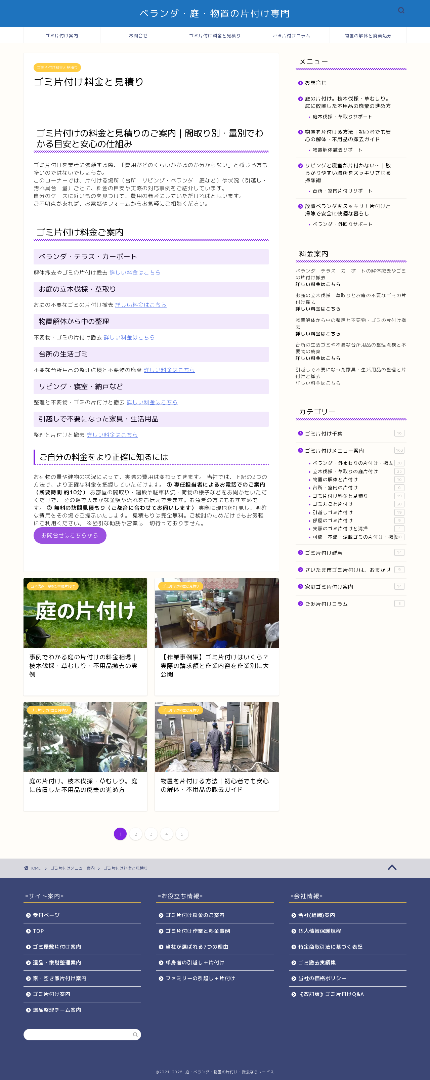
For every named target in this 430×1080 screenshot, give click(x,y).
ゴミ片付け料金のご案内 (195, 915)
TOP (38, 930)
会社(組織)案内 (316, 915)
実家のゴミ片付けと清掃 (357, 528)
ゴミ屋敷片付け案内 (57, 946)
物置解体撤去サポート (338, 150)
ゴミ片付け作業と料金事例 (198, 930)
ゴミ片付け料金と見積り (215, 35)
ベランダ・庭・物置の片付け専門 (215, 13)
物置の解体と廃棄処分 (368, 35)
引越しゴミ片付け (357, 512)
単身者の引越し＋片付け (195, 962)
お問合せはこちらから (69, 535)
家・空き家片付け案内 (60, 978)
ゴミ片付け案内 (61, 35)
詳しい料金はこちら (135, 272)
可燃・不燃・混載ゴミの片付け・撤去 (357, 537)
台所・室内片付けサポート (343, 191)
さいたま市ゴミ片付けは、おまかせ (353, 570)
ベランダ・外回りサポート (343, 224)
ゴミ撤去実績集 (317, 962)
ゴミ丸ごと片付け (357, 504)
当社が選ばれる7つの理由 (197, 946)
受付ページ (46, 915)
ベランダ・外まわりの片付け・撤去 (357, 463)
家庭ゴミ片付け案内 (353, 586)
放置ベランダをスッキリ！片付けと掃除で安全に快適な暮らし (348, 210)
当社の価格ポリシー (322, 978)
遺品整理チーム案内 (57, 1009)
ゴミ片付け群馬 (353, 552)
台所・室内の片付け (357, 487)
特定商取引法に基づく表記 (330, 946)
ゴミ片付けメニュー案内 (354, 450)
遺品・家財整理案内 (57, 962)
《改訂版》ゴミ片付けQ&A (331, 994)
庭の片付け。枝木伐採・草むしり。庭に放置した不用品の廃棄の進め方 (348, 102)
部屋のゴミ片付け (357, 520)
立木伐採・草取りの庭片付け (357, 471)
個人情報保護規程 (319, 930)
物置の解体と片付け (357, 479)
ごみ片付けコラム (291, 35)
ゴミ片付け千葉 (353, 433)
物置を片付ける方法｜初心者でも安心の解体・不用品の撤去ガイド (348, 135)
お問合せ (138, 35)
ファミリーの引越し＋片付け (200, 978)
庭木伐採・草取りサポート (343, 116)
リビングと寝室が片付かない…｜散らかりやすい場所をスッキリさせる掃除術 (348, 173)
